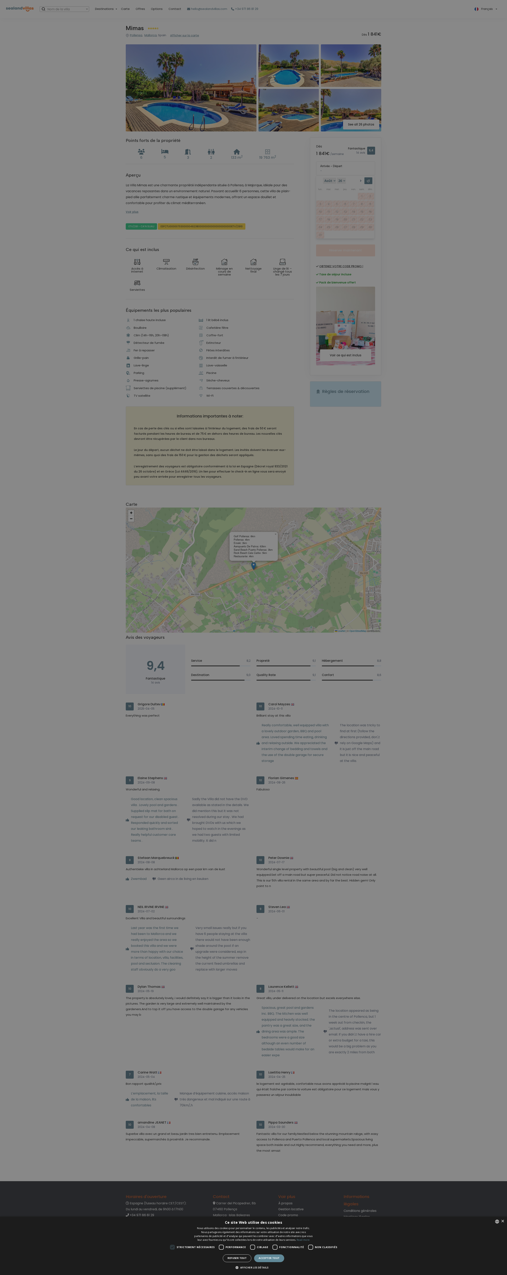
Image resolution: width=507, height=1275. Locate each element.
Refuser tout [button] (237, 1258)
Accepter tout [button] (269, 1258)
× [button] (502, 1221)
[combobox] (497, 1222)
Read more (303, 1240)
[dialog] (253, 1246)
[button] (253, 1267)
